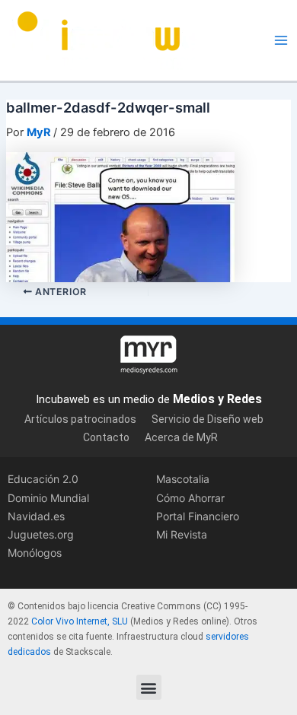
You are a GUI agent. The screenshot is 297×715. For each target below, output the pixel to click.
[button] (148, 687)
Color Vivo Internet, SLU (79, 621)
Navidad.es (36, 516)
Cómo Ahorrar (190, 497)
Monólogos (35, 552)
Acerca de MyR (181, 437)
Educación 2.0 (43, 478)
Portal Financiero (197, 516)
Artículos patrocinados (80, 419)
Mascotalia (182, 478)
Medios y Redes (217, 399)
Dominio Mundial (48, 497)
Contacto (106, 437)
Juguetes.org (41, 534)
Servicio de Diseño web (207, 419)
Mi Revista (181, 534)
